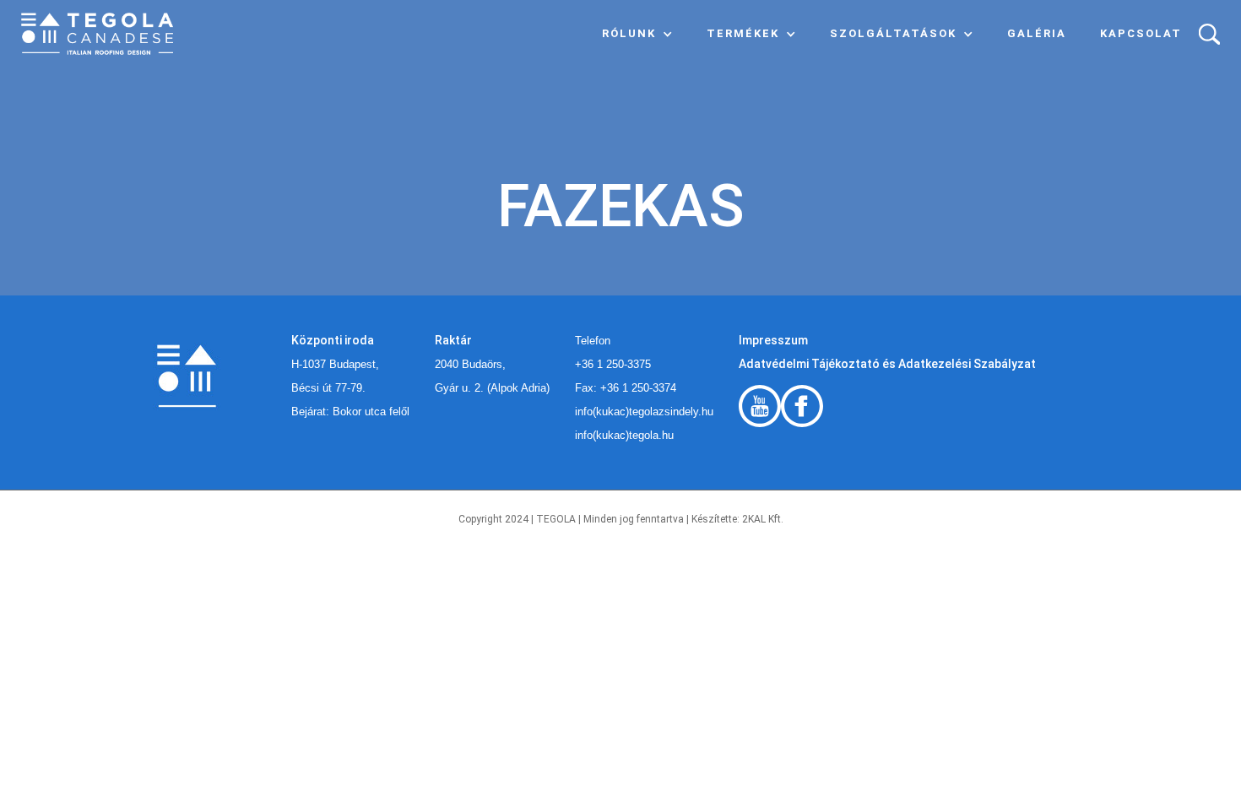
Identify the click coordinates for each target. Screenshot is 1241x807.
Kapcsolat (1141, 33)
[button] (637, 34)
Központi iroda (332, 340)
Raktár (453, 340)
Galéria (1036, 33)
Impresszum (773, 340)
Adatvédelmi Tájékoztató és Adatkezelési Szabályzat (887, 364)
